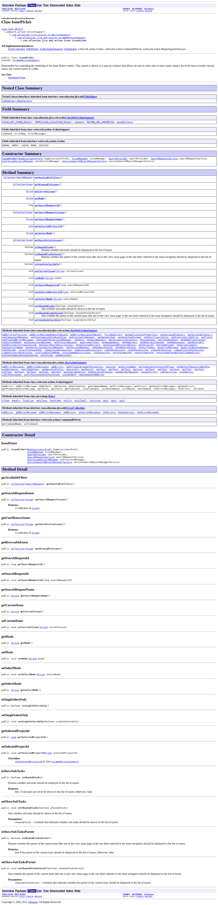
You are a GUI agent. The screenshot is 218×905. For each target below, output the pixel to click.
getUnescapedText (74, 372)
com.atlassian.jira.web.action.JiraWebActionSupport (52, 37)
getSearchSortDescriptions (56, 345)
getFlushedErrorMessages (18, 340)
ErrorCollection (16, 49)
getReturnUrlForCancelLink (19, 345)
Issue (29, 184)
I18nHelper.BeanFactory (17, 101)
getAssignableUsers (172, 334)
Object (51, 396)
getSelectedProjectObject (119, 345)
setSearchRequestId (47, 285)
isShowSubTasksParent (48, 254)
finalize (28, 400)
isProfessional (11, 374)
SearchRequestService (164, 158)
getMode (39, 198)
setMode (39, 278)
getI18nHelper (30, 369)
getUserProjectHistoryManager (44, 347)
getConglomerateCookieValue (48, 337)
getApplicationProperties (141, 334)
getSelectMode (43, 233)
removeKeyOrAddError (91, 374)
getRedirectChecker (152, 342)
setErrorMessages (148, 412)
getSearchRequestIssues (50, 212)
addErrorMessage (26, 412)
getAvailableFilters (47, 177)
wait (105, 400)
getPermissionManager (37, 342)
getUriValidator (187, 345)
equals (16, 400)
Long (30, 226)
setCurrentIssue (45, 271)
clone (5, 400)
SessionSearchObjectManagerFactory (84, 161)
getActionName (127, 367)
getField (206, 337)
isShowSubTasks (44, 247)
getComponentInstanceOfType (156, 367)
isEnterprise (168, 372)
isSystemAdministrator (76, 352)
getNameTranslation (193, 340)
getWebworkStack (102, 347)
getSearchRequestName (48, 219)
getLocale (72, 369)
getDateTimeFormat (129, 337)
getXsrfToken (146, 347)
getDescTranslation (156, 337)
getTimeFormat (165, 345)
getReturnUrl (196, 342)
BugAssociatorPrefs (31, 158)
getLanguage (147, 340)
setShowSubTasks (45, 306)
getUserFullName (12, 347)
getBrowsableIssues (47, 184)
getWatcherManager (126, 372)
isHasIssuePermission (58, 350)
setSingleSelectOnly (47, 320)
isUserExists (102, 352)
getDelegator (10, 369)
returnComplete (122, 352)
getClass (41, 400)
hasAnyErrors (149, 372)
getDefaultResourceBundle (193, 367)
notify (68, 400)
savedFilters (125, 122)
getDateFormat (106, 337)
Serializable (70, 49)
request (79, 122)
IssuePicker (9, 158)
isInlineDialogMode (47, 352)
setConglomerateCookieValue (20, 355)
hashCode (55, 400)
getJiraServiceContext (122, 340)
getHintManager (96, 340)
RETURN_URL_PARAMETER (100, 122)
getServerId (145, 345)
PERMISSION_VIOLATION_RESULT (53, 122)
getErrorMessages (89, 412)
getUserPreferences (100, 372)
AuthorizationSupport (51, 49)
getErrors (109, 412)
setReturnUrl (63, 355)
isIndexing (186, 372)
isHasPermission (114, 350)
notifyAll (80, 400)
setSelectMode (43, 299)
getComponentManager (15, 337)
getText (101, 369)
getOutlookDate (11, 342)
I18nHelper (32, 49)
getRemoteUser (176, 342)
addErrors (57, 367)
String (29, 191)
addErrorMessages (13, 367)
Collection (9, 177)
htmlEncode (9, 350)
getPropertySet (89, 342)
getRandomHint (110, 342)
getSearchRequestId (47, 205)
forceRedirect (113, 334)
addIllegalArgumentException (84, 367)
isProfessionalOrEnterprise (41, 374)
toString (94, 400)
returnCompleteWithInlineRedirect (178, 352)
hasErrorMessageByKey (194, 347)
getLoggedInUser (168, 340)
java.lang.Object (12, 29)
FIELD (22, 11)
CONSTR (29, 11)
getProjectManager (65, 342)
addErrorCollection (14, 334)
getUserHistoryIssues (48, 240)
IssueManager (80, 158)
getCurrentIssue (45, 191)
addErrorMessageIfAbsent (86, 334)
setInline (46, 355)
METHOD (38, 11)
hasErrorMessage (168, 347)
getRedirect (129, 342)
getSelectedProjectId (48, 226)
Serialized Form (16, 77)
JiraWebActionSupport (26, 60)
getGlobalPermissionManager (54, 340)
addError (7, 412)
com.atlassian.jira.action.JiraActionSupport (41, 34)
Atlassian (33, 902)
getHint (79, 340)
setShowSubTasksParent (49, 313)
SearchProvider (118, 158)
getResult (87, 369)
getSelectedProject (88, 345)
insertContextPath (30, 350)
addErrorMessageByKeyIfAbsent (48, 334)
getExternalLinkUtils (184, 337)
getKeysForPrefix (53, 369)
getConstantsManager (82, 337)
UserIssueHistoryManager (18, 161)
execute (110, 367)
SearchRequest (24, 177)
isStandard (69, 374)
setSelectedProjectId (48, 292)
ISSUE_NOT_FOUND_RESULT (17, 122)
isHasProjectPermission (189, 350)
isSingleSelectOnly (47, 264)
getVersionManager (77, 347)
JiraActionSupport (76, 362)
